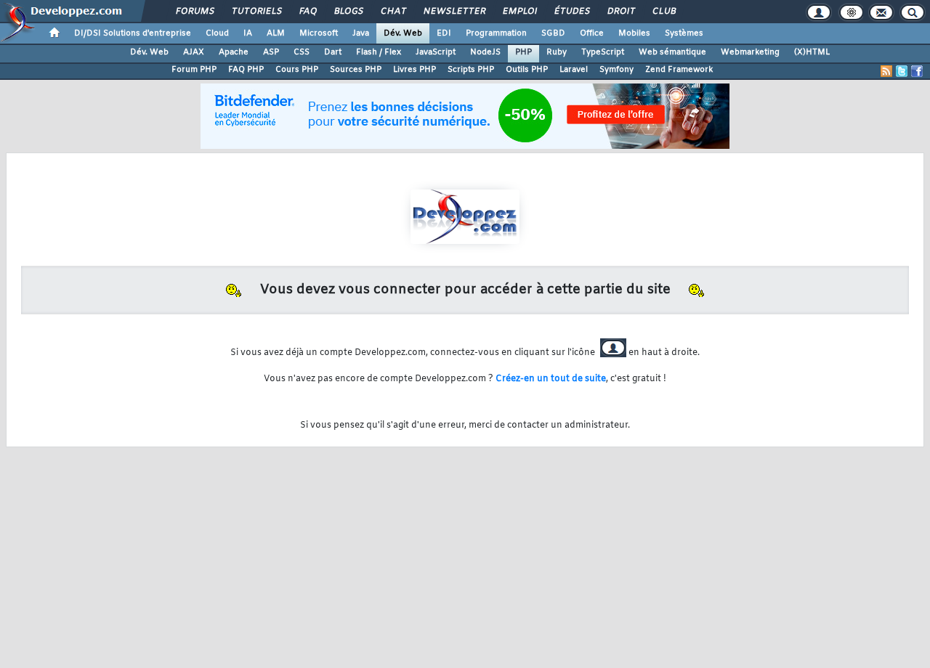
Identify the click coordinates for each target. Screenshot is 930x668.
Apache (233, 52)
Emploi (519, 11)
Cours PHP (296, 70)
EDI (444, 33)
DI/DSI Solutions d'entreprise (132, 33)
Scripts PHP (471, 70)
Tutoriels (256, 11)
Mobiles (634, 33)
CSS (302, 52)
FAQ (307, 11)
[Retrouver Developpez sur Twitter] (901, 71)
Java (360, 33)
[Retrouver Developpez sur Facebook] (917, 71)
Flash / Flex (378, 52)
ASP (271, 52)
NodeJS (485, 52)
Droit (620, 11)
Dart (332, 52)
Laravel (573, 70)
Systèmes (684, 33)
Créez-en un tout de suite (551, 379)
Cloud (217, 33)
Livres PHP (414, 70)
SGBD (553, 33)
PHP (523, 52)
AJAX (193, 52)
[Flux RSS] (886, 71)
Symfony (616, 70)
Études (571, 11)
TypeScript (602, 52)
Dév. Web (403, 33)
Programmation (496, 33)
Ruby (556, 52)
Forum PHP (194, 70)
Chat (393, 11)
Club (663, 11)
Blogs (348, 11)
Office (592, 33)
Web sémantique (672, 52)
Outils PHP (527, 70)
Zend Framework (679, 70)
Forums (194, 11)
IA (247, 33)
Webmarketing (750, 52)
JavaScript (436, 52)
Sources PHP (355, 70)
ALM (276, 33)
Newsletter (453, 11)
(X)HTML (812, 52)
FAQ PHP (246, 70)
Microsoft (318, 33)
